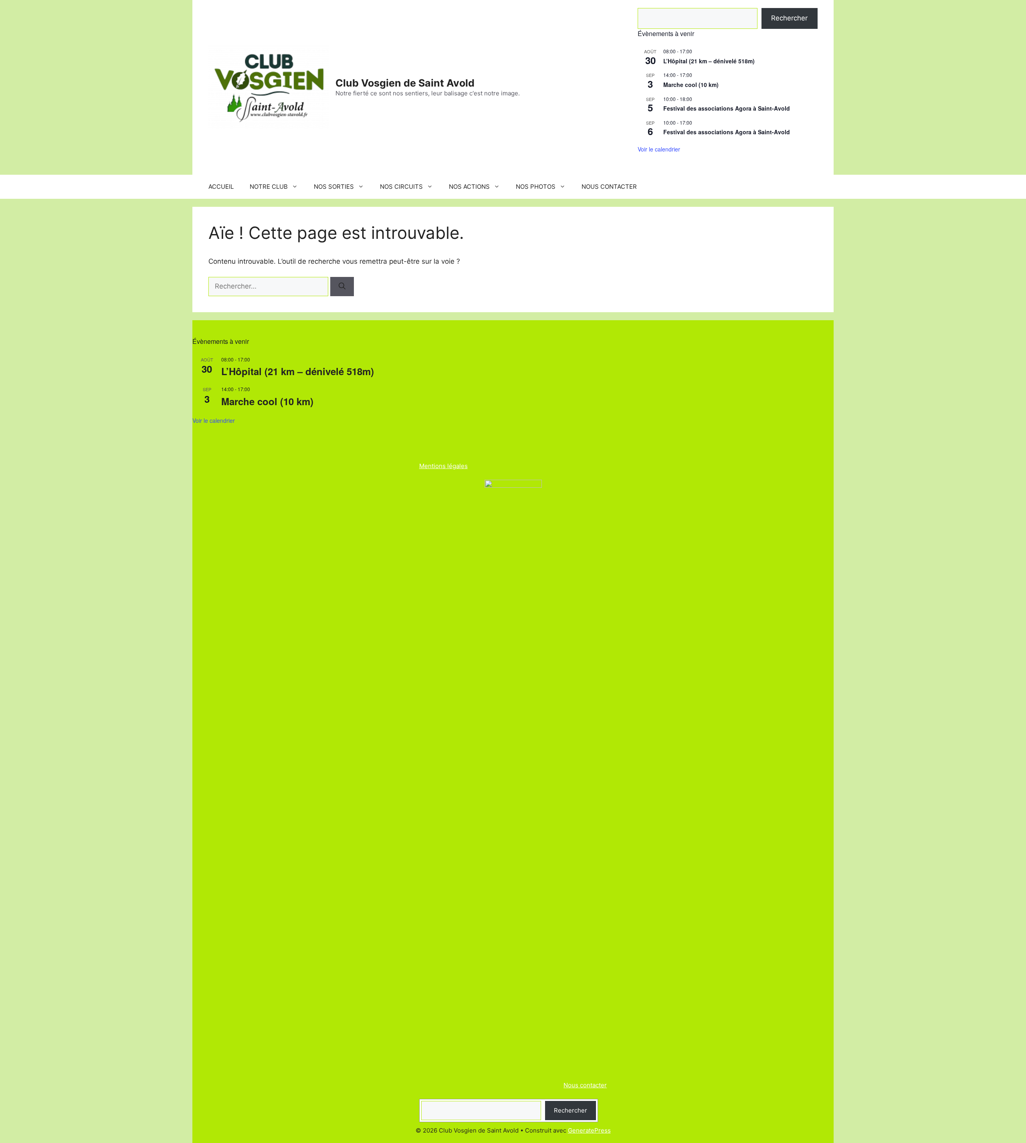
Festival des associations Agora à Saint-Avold (726, 108)
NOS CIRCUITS (401, 186)
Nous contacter (585, 1085)
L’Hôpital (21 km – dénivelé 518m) (709, 61)
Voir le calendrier (659, 149)
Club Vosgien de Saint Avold (405, 83)
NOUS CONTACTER (609, 186)
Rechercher (789, 18)
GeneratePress (589, 1130)
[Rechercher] (342, 286)
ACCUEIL (221, 186)
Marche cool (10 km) (691, 85)
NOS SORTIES (334, 186)
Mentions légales (443, 466)
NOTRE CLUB (269, 186)
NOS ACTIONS (469, 186)
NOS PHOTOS (535, 186)
